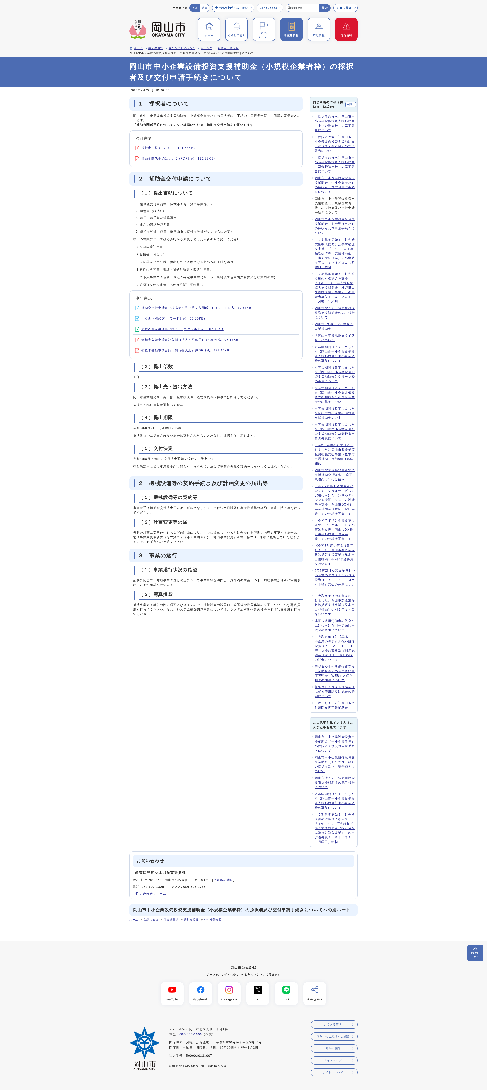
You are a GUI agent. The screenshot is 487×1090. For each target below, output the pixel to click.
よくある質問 (333, 1024)
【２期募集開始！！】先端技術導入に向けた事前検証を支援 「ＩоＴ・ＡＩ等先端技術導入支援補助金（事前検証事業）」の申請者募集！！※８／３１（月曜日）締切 (335, 253)
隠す (352, 104)
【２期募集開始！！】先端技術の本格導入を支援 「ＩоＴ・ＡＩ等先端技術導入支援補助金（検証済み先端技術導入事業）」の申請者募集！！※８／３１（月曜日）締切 (335, 287)
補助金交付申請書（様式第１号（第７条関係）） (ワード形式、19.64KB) (197, 307)
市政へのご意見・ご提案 (333, 1036)
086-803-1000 (190, 1034)
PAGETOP (475, 955)
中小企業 (206, 48)
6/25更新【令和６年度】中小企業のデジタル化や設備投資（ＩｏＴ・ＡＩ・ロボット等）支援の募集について (335, 580)
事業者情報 (155, 48)
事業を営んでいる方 (182, 48)
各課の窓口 (151, 919)
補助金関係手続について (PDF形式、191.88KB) (178, 158)
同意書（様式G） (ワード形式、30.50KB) (173, 318)
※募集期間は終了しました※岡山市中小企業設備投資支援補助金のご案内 (335, 413)
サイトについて (332, 1072)
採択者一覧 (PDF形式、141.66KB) (168, 147)
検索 (325, 7)
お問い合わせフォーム (149, 893)
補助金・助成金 (228, 48)
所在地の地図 (223, 880)
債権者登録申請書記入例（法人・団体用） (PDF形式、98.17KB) (190, 339)
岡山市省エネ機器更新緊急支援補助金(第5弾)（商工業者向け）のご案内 (335, 475)
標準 (194, 7)
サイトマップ (333, 1060)
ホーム (138, 48)
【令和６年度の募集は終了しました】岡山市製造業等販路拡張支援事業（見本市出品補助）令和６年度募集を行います (335, 605)
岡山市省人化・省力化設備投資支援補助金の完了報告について (335, 313)
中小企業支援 (213, 919)
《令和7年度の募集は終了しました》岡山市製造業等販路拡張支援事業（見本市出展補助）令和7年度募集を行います (335, 554)
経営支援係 (191, 919)
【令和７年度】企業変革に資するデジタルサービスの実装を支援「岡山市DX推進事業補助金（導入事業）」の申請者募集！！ (335, 529)
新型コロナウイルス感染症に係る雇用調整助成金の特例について (335, 691)
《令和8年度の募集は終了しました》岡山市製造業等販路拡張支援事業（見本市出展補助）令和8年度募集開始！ (335, 454)
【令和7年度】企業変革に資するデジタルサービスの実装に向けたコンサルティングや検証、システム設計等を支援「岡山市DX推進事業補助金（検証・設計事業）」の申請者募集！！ (335, 500)
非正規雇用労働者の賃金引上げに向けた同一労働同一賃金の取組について (335, 625)
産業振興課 (171, 919)
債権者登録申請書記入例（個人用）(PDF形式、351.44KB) (186, 350)
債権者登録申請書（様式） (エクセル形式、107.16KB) (182, 329)
